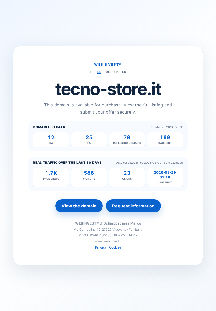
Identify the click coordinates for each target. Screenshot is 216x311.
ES (124, 72)
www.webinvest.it (108, 241)
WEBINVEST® (108, 64)
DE (108, 72)
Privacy (101, 247)
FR (116, 72)
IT (91, 72)
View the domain (79, 205)
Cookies (115, 247)
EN (99, 72)
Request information (133, 205)
